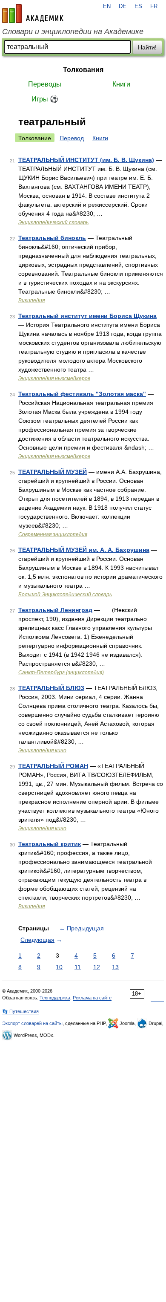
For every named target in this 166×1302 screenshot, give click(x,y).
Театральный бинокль (52, 237)
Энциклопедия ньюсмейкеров (54, 378)
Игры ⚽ (44, 99)
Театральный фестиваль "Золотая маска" (82, 393)
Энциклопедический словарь (53, 222)
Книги (121, 84)
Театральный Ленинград (55, 609)
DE (122, 6)
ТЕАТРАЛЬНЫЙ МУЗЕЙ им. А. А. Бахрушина (83, 549)
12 (96, 967)
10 (59, 967)
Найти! (147, 47)
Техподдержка (55, 997)
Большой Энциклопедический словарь (65, 595)
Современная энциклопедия (52, 534)
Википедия (31, 300)
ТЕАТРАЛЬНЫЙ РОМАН (53, 765)
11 (77, 967)
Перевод (72, 138)
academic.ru (32, 13)
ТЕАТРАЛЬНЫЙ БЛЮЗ (51, 687)
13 (115, 967)
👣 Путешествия (20, 1011)
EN (107, 6)
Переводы (44, 84)
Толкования (83, 69)
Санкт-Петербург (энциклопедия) (61, 673)
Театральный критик (49, 843)
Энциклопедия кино (42, 750)
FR (153, 6)
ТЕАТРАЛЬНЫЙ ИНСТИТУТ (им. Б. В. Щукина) (86, 159)
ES (138, 6)
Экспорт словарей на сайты (32, 1023)
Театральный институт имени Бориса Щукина (87, 315)
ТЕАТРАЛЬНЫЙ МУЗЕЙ (52, 471)
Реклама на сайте (92, 997)
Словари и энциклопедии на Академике (72, 31)
